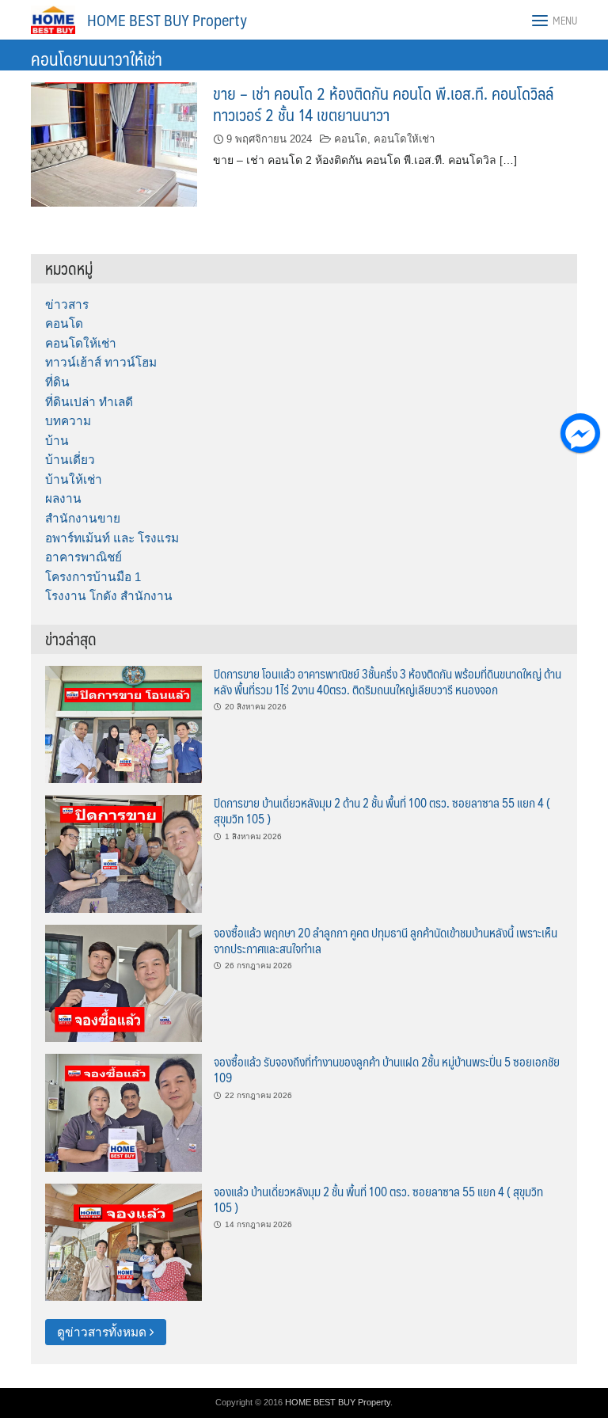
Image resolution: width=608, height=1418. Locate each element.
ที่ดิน (57, 382)
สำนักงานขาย (82, 518)
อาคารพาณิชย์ (83, 557)
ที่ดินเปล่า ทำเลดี (89, 402)
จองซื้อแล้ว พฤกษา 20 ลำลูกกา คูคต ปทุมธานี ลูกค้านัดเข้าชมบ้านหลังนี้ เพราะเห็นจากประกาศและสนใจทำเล (385, 940)
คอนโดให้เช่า (404, 139)
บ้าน (57, 440)
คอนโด (350, 139)
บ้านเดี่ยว (70, 459)
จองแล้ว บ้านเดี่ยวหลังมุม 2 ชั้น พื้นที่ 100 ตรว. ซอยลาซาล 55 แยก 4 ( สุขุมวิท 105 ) (378, 1199)
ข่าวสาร (67, 304)
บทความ (68, 421)
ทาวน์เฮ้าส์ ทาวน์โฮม (101, 362)
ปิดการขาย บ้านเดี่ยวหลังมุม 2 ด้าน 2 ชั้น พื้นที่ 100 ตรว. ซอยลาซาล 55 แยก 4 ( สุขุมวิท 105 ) (382, 810)
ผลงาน (63, 498)
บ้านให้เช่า (73, 479)
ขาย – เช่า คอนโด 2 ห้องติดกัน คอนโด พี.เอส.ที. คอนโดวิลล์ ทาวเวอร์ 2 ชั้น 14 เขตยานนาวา (383, 103)
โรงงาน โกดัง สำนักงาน (109, 596)
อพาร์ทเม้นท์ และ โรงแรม (112, 538)
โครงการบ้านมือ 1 (93, 577)
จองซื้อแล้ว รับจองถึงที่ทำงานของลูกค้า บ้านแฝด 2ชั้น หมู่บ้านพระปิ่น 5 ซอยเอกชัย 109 (387, 1069)
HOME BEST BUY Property (167, 19)
